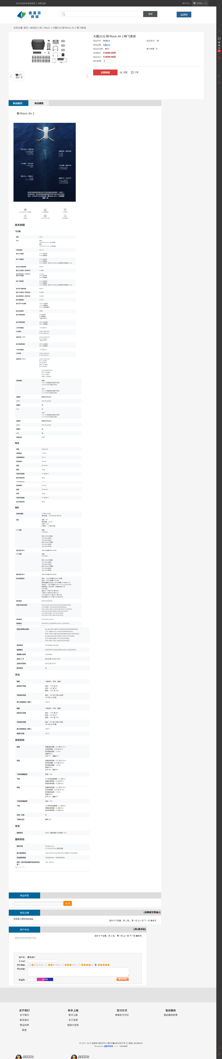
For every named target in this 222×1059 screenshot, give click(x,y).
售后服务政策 (170, 1014)
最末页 (153, 920)
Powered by (106, 1046)
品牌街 (184, 14)
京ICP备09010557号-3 (117, 1043)
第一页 (134, 920)
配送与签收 (73, 1025)
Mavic (47, 27)
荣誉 (24, 1030)
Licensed (123, 1046)
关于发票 (73, 1019)
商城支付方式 (122, 1014)
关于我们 (24, 1014)
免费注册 (42, 3)
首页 (26, 27)
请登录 (33, 3)
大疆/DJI (106, 44)
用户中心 (186, 3)
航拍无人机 (36, 27)
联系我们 (24, 1019)
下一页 (147, 920)
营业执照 (24, 1025)
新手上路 (73, 1014)
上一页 (141, 920)
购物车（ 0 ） (203, 3)
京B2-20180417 (136, 1043)
